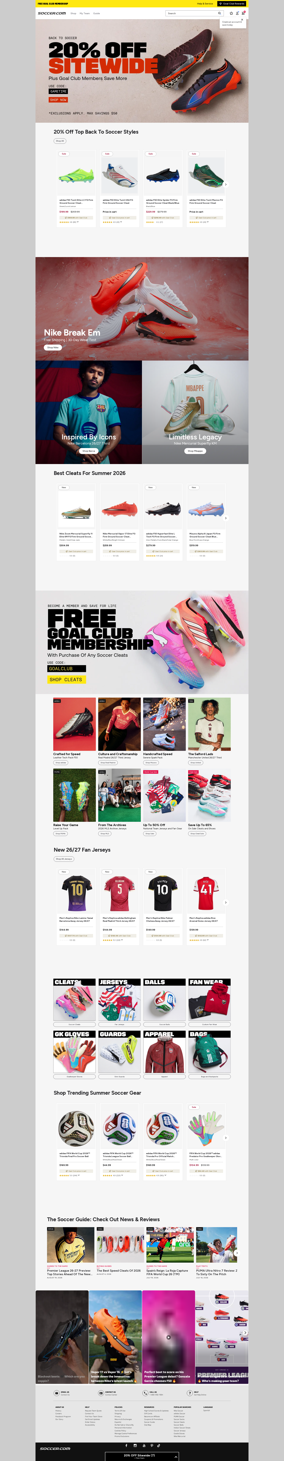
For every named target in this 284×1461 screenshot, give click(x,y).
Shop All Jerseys (64, 859)
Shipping (118, 1413)
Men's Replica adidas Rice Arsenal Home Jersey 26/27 (203, 919)
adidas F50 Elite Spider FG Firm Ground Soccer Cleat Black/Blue (162, 201)
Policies (118, 1407)
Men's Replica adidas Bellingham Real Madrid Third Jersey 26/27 (119, 919)
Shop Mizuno (151, 763)
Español (118, 1422)
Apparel (164, 1077)
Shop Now (142, 70)
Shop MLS (105, 834)
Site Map (147, 1425)
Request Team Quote (93, 1411)
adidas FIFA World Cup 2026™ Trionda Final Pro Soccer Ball (74, 1155)
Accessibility (90, 1425)
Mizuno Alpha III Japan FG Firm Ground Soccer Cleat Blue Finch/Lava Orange (204, 535)
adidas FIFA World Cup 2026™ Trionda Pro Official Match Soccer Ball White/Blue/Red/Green (161, 1155)
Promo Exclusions (122, 1436)
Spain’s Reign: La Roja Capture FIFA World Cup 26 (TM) (167, 1272)
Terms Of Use (120, 1411)
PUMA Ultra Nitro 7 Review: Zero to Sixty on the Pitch (219, 1272)
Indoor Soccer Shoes (182, 1428)
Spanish (206, 1410)
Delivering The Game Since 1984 (55, 4)
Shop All (60, 141)
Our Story (59, 1419)
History (58, 1411)
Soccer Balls (164, 1024)
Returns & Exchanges (123, 1419)
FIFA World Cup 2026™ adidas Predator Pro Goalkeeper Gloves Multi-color (206, 1155)
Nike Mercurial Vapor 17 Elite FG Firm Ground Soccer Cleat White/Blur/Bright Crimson (119, 535)
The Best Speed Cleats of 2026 (119, 1270)
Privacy (118, 1416)
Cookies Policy (120, 1431)
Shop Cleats (142, 642)
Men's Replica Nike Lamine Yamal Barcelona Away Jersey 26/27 (76, 919)
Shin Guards (119, 1077)
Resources (149, 1407)
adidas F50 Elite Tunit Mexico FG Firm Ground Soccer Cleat (206, 201)
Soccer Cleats (74, 1024)
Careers (58, 1413)
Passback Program (63, 1416)
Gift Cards (148, 1413)
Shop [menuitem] (73, 13)
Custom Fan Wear (209, 1024)
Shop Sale (150, 834)
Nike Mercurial (179, 1436)
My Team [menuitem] (85, 13)
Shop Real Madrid (108, 763)
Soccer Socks (179, 1419)
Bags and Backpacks (209, 1077)
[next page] (225, 184)
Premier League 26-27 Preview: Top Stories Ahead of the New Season (69, 1272)
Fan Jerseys (119, 1024)
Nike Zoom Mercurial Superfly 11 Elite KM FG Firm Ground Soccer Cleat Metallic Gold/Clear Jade (75, 535)
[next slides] (237, 1253)
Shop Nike (52, 347)
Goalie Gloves (179, 1433)
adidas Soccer (179, 1413)
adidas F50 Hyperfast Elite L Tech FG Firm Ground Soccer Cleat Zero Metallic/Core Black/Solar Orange (160, 535)
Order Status (90, 1422)
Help (87, 1407)
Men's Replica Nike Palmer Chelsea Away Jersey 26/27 (160, 919)
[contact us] (55, 1451)
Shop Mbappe (195, 451)
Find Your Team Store (93, 1416)
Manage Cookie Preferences (126, 1433)
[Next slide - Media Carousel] (245, 1333)
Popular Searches (182, 1407)
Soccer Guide (149, 1422)
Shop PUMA (60, 834)
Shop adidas (61, 763)
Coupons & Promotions (153, 1419)
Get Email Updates (92, 1419)
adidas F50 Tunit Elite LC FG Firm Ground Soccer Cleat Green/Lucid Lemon (76, 202)
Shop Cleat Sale (197, 834)
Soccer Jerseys (179, 1431)
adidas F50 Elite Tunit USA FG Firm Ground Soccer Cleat (118, 201)
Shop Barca (89, 451)
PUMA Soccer (179, 1416)
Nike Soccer (178, 1411)
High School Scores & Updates (156, 1411)
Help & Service (205, 3)
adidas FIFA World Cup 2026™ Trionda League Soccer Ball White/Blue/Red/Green (118, 1155)
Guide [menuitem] (96, 13)
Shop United (196, 763)
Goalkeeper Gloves (74, 1077)
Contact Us (89, 1413)
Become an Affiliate (152, 1416)
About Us (59, 1407)
